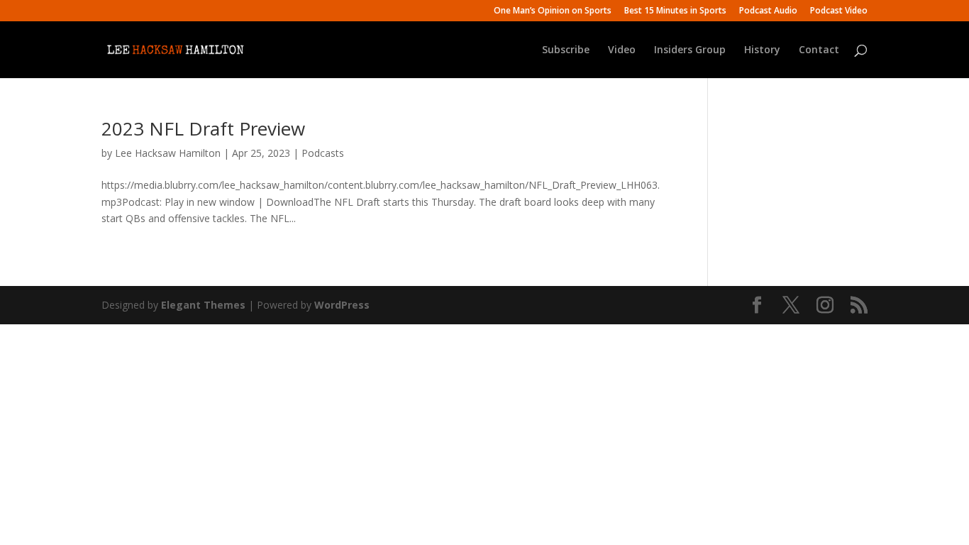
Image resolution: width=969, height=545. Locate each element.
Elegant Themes (203, 305)
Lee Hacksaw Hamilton (168, 153)
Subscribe (565, 50)
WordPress (342, 305)
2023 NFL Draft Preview (203, 128)
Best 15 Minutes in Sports (675, 11)
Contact (819, 50)
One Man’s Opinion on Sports (552, 11)
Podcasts (322, 153)
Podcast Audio (768, 11)
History (762, 50)
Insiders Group (690, 50)
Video (622, 50)
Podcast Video (839, 11)
